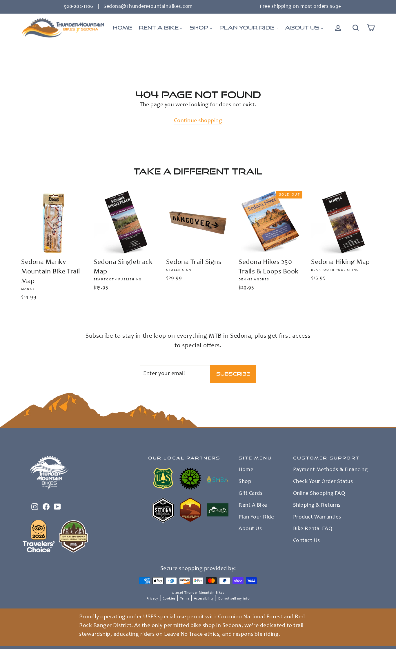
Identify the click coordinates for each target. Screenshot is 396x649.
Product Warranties (317, 517)
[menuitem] (122, 27)
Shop (245, 481)
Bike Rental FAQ (313, 529)
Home (246, 469)
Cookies (169, 598)
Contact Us (306, 540)
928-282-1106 (78, 6)
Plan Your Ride (256, 517)
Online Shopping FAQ (319, 493)
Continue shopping (198, 121)
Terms (185, 598)
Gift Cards (250, 493)
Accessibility (204, 598)
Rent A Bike (253, 505)
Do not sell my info (234, 598)
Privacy (152, 598)
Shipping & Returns (317, 505)
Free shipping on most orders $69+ (300, 6)
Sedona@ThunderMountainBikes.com (148, 6)
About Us (250, 529)
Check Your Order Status (323, 481)
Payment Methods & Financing (330, 469)
